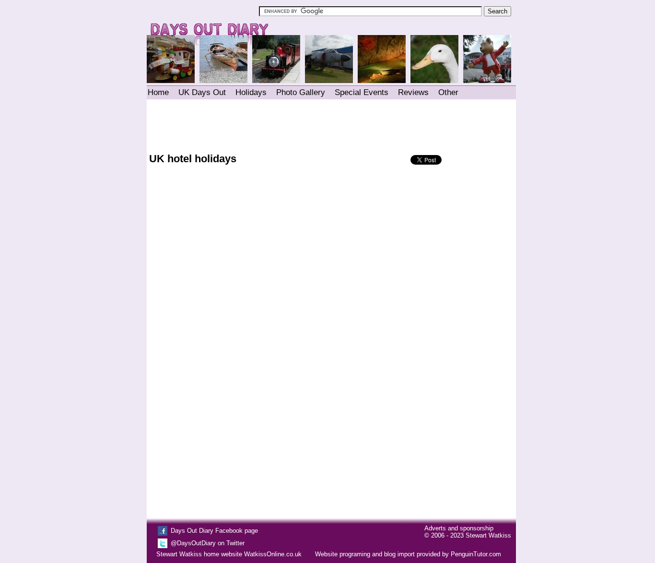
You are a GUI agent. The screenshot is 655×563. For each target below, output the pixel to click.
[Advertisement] (330, 123)
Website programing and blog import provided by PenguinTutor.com (408, 554)
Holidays (251, 92)
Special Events (361, 92)
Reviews (413, 92)
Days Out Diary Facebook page (214, 530)
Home (158, 92)
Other (448, 92)
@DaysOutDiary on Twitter (208, 543)
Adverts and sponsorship (458, 528)
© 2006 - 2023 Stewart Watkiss (467, 535)
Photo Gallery (300, 92)
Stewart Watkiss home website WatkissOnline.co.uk (229, 554)
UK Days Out (202, 92)
